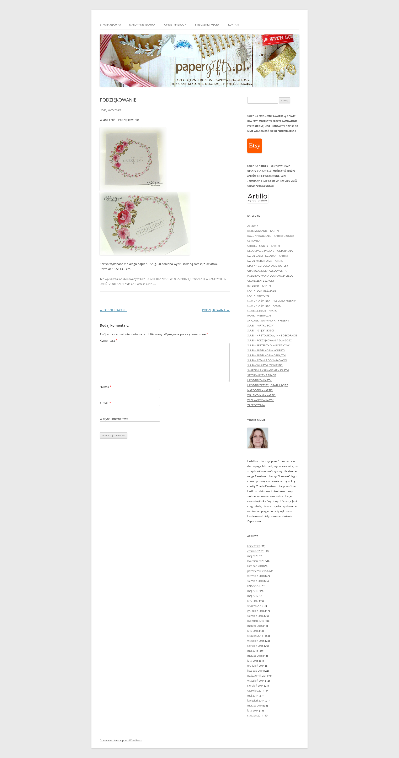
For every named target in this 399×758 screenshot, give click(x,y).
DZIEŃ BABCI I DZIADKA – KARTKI (267, 256)
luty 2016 (253, 631)
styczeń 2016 (255, 636)
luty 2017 (253, 601)
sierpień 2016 (255, 616)
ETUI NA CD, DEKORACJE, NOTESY (267, 265)
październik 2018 (257, 571)
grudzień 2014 (256, 665)
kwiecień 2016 (255, 621)
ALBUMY (252, 226)
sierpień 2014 (255, 685)
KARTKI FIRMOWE (258, 295)
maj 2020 (252, 556)
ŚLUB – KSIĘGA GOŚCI (260, 330)
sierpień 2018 (255, 581)
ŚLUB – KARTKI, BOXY (260, 325)
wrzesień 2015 (256, 641)
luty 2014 (253, 710)
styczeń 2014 (255, 715)
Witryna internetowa (114, 419)
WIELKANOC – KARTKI (260, 400)
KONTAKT (233, 24)
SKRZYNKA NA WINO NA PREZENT (268, 320)
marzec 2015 (255, 655)
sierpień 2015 (255, 646)
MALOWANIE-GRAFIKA (142, 24)
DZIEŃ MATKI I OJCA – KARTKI (265, 260)
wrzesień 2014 (256, 680)
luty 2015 (253, 660)
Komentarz (108, 340)
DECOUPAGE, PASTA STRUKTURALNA (270, 251)
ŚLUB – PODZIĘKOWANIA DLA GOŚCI (269, 340)
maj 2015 (252, 651)
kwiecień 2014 (255, 700)
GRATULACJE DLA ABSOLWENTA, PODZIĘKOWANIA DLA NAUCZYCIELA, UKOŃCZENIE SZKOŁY (270, 275)
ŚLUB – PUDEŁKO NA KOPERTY (266, 350)
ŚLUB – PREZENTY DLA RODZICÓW (268, 345)
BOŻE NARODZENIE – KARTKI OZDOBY (270, 236)
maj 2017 (252, 596)
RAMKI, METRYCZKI (259, 315)
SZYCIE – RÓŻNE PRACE (261, 375)
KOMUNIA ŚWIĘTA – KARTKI (264, 305)
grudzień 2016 (256, 611)
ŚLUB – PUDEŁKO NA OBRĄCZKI (266, 355)
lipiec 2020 (253, 546)
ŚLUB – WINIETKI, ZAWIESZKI (265, 365)
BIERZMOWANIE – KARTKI (263, 231)
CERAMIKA (253, 241)
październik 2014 (257, 675)
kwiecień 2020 (255, 561)
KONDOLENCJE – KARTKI (262, 310)
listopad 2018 (255, 566)
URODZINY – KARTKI (259, 380)
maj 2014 (252, 695)
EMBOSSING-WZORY (207, 24)
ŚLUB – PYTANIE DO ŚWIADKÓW (267, 360)
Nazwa (106, 387)
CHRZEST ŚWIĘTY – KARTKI (263, 246)
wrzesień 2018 (256, 576)
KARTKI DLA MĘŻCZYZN (261, 290)
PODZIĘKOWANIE (113, 310)
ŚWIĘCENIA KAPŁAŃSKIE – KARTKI (268, 370)
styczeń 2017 (255, 606)
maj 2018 (252, 591)
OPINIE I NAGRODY (175, 24)
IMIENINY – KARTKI (259, 285)
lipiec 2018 (253, 586)
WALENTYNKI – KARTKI (261, 395)
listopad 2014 (255, 670)
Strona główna (110, 24)
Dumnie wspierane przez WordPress (121, 740)
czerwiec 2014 (255, 690)
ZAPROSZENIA (256, 405)
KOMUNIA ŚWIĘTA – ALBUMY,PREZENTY (272, 300)
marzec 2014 (255, 705)
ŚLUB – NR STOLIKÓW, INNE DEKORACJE (272, 335)
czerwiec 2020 (255, 551)
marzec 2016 (255, 626)
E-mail (105, 403)
